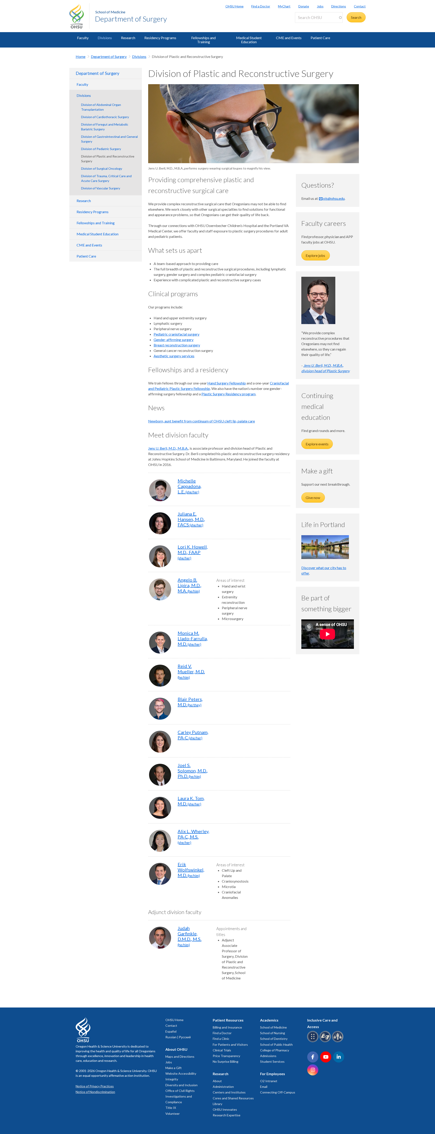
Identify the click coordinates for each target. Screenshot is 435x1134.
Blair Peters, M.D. (190, 701)
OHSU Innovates (225, 1109)
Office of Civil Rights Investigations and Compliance (180, 1096)
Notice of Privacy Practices (95, 1086)
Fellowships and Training (203, 40)
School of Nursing (272, 1033)
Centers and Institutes (229, 1092)
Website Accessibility (180, 1073)
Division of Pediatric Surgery (101, 149)
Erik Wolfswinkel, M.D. (191, 870)
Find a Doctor (260, 6)
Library (217, 1104)
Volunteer (172, 1113)
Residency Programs (160, 38)
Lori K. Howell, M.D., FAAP (193, 552)
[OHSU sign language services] (326, 1041)
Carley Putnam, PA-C (193, 734)
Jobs (320, 6)
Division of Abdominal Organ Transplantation (101, 107)
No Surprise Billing (225, 1061)
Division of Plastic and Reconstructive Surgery (107, 158)
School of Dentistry (274, 1039)
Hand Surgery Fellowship (226, 383)
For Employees (272, 1074)
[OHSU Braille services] (313, 1041)
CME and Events (289, 38)
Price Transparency (226, 1056)
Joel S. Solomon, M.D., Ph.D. (193, 770)
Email (263, 1087)
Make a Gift (173, 1068)
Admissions (268, 1056)
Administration (223, 1087)
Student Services (272, 1061)
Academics (269, 1020)
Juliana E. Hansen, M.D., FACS (191, 519)
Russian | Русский (178, 1037)
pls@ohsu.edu (334, 198)
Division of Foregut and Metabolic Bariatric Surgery (104, 126)
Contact (360, 6)
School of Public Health (276, 1044)
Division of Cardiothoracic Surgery (105, 117)
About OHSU (176, 1049)
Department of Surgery (131, 18)
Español (170, 1031)
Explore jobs (316, 255)
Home (80, 56)
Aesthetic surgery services (174, 356)
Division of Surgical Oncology (102, 168)
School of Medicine (110, 12)
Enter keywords (309, 25)
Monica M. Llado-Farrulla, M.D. (193, 638)
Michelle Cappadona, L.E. (189, 486)
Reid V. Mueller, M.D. (191, 671)
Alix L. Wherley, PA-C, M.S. (193, 836)
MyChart (284, 6)
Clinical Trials (222, 1050)
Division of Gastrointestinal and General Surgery (109, 139)
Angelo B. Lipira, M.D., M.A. (189, 585)
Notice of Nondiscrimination (95, 1092)
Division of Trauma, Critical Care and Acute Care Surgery (106, 178)
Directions (338, 6)
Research (128, 38)
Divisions (105, 38)
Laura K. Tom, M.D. (191, 800)
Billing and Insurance (227, 1027)
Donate (303, 6)
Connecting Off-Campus (277, 1092)
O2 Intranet (268, 1081)
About (217, 1081)
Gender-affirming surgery (173, 339)
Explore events (317, 444)
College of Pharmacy (274, 1050)
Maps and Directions (179, 1056)
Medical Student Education (249, 40)
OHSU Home (234, 6)
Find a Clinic (221, 1039)
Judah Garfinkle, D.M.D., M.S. (189, 936)
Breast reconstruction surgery (177, 345)
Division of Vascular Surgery (100, 188)
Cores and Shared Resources (233, 1098)
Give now (313, 497)
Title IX (170, 1108)
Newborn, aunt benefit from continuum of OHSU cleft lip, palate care (201, 421)
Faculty (83, 38)
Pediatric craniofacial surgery (176, 334)
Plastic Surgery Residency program (228, 394)
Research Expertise (226, 1115)
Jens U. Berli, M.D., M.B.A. (168, 448)
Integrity (171, 1079)
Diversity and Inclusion (181, 1085)
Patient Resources (228, 1020)
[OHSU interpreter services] (338, 1041)
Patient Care (320, 38)
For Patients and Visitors (230, 1044)
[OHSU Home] (79, 16)
